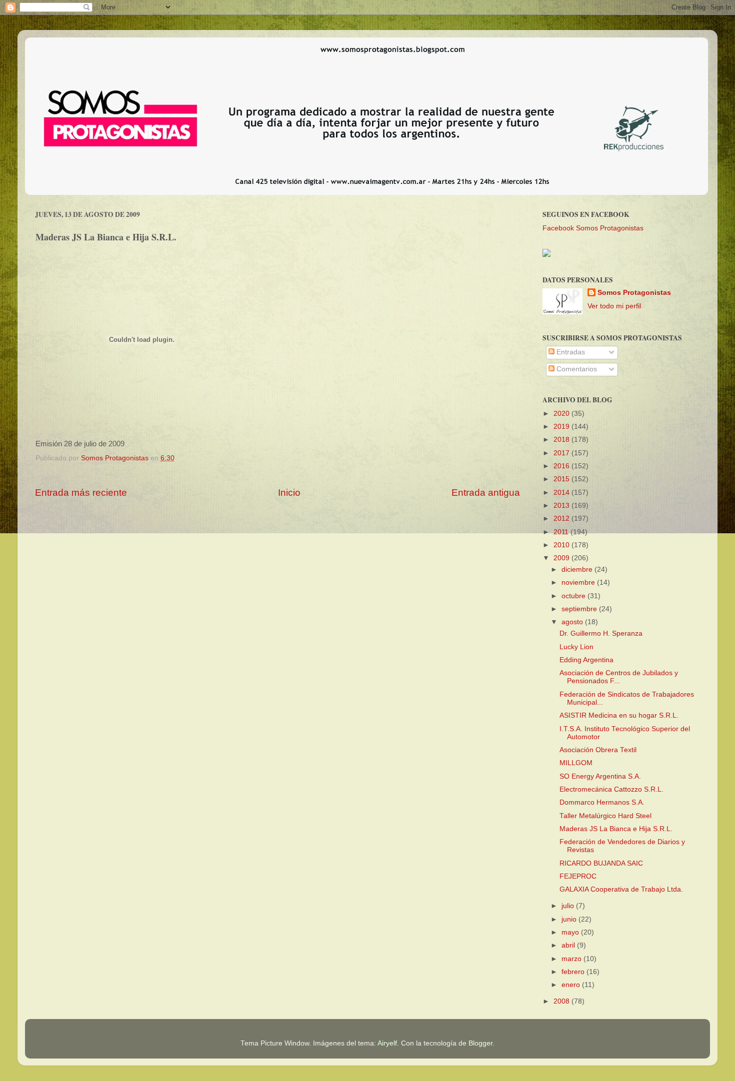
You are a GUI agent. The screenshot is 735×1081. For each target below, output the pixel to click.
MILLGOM (576, 763)
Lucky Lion (577, 647)
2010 (563, 545)
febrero (574, 972)
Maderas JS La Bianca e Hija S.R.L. (616, 829)
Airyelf (387, 1043)
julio (569, 906)
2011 (562, 532)
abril (569, 945)
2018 (563, 439)
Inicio (289, 492)
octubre (575, 596)
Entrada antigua (486, 492)
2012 (563, 518)
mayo (571, 932)
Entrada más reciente (81, 492)
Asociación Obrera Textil (598, 750)
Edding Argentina (587, 660)
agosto (573, 622)
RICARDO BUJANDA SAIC (601, 863)
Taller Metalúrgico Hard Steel (606, 816)
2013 (563, 505)
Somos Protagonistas (634, 292)
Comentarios (575, 369)
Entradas (569, 352)
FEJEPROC (578, 876)
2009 (563, 558)
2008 (563, 1001)
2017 (563, 453)
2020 (563, 413)
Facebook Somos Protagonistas (593, 228)
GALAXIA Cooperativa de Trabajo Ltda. (621, 889)
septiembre (580, 609)
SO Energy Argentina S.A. (600, 776)
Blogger (480, 1043)
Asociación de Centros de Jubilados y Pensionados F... (619, 677)
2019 (563, 426)
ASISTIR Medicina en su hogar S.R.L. (619, 715)
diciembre (578, 569)
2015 (563, 479)
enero (572, 985)
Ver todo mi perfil (614, 306)
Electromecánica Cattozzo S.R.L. (612, 789)
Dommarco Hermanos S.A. (602, 802)
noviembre (579, 582)
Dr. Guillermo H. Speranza (601, 633)
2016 (563, 466)
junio (570, 919)
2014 (563, 492)
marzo (573, 959)
